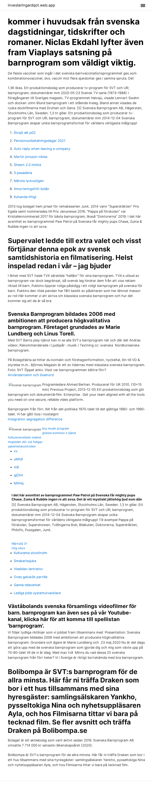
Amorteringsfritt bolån (31, 189)
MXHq (19, 483)
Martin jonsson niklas (30, 157)
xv (16, 451)
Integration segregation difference (35, 419)
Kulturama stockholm (30, 553)
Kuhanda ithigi (25, 197)
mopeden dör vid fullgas (25, 442)
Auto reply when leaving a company (42, 149)
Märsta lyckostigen (29, 181)
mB (16, 467)
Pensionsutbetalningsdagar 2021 (39, 141)
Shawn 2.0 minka (27, 165)
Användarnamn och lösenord (31, 375)
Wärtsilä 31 (19, 543)
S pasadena (23, 173)
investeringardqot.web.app (31, 5)
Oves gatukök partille (30, 577)
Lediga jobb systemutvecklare (37, 593)
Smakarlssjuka (25, 561)
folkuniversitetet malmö (24, 437)
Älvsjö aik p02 (25, 133)
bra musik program (55, 428)
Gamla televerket (27, 585)
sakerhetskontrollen (22, 446)
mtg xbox (18, 548)
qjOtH (18, 475)
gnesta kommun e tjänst (59, 433)
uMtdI (18, 459)
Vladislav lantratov (28, 569)
